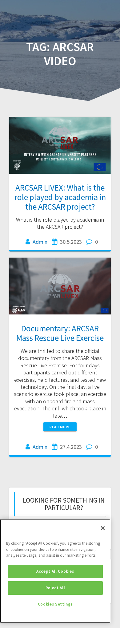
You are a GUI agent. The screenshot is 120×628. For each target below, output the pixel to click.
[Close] (103, 528)
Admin (40, 241)
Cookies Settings (55, 604)
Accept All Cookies (55, 571)
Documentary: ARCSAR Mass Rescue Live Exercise (60, 333)
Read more (60, 427)
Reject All (55, 587)
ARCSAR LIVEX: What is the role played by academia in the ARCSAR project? (60, 197)
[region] (55, 571)
